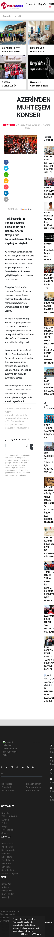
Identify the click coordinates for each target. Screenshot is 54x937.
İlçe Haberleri (7, 830)
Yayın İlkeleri (7, 787)
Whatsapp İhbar (33, 787)
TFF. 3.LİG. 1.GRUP (10, 816)
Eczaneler (6, 853)
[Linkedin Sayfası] (24, 767)
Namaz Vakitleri (9, 850)
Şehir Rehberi (8, 870)
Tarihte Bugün (8, 860)
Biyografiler (7, 890)
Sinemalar (6, 863)
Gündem (5, 820)
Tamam (37, 934)
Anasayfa (7, 16)
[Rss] (29, 767)
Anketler (5, 887)
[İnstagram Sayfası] (13, 767)
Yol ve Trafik (7, 847)
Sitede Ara (6, 884)
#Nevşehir (10, 428)
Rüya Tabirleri (8, 894)
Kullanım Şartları (33, 784)
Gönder (32, 446)
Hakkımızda (7, 784)
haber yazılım (6, 930)
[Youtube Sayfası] (18, 767)
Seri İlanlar (6, 867)
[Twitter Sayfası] (8, 767)
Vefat (4, 823)
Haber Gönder (32, 790)
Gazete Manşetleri (10, 873)
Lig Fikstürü (7, 857)
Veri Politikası (8, 790)
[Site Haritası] (34, 767)
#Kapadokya (22, 428)
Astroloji (5, 897)
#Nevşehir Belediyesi (14, 424)
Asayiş (5, 826)
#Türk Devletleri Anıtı (14, 421)
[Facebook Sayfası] (3, 767)
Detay (26, 934)
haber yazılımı (6, 924)
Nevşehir (31, 4)
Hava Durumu (8, 843)
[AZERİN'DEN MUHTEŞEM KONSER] (20, 144)
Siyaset (5, 833)
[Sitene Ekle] (3, 773)
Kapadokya (13, 334)
